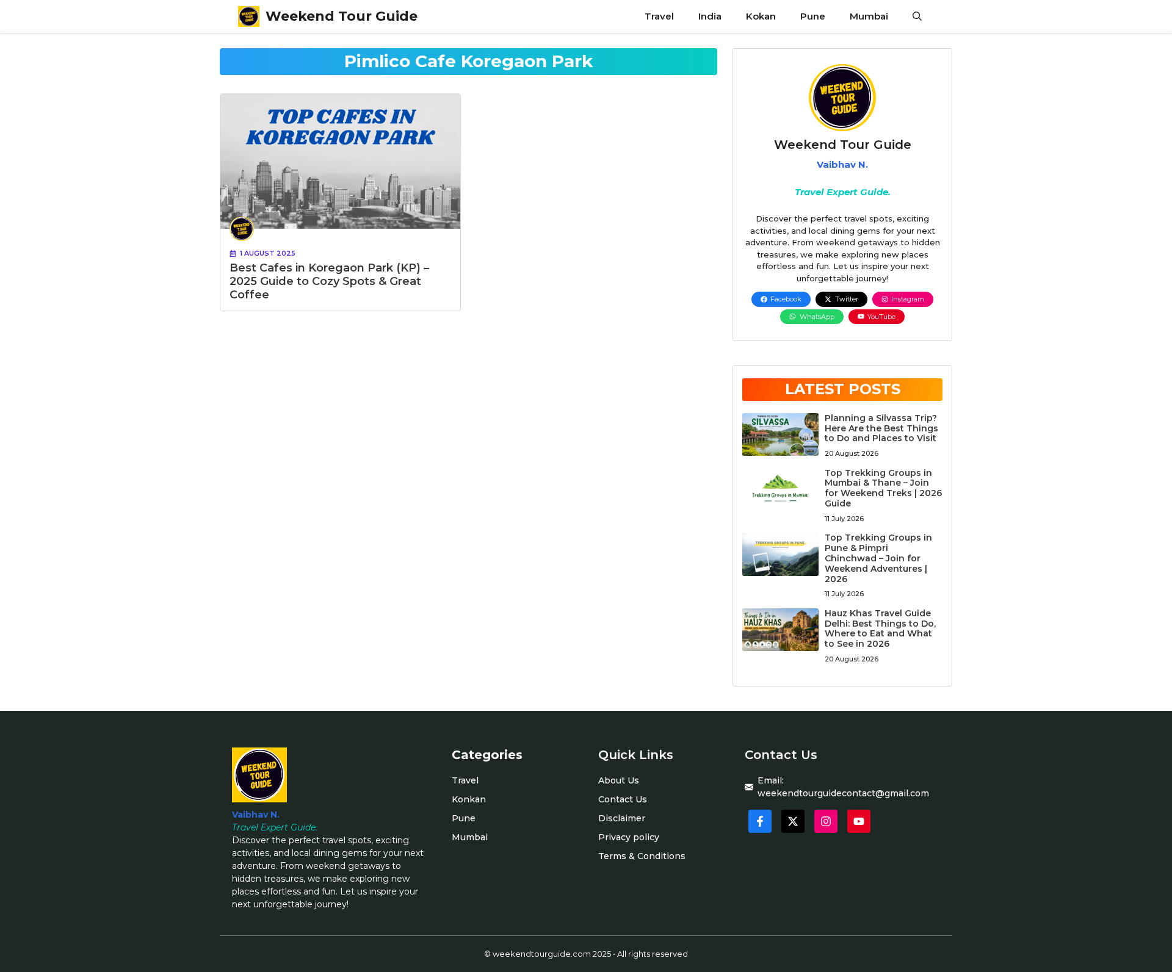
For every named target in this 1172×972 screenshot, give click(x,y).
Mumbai (869, 16)
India (710, 16)
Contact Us (622, 799)
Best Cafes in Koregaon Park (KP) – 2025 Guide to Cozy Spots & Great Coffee (329, 281)
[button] (917, 16)
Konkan (469, 799)
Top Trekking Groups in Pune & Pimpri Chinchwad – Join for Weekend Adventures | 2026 (878, 558)
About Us (618, 780)
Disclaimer (621, 818)
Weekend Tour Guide (342, 16)
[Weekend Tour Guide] (248, 16)
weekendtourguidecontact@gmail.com (843, 793)
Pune (812, 16)
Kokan (761, 16)
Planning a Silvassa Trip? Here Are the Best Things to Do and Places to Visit (881, 428)
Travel (659, 16)
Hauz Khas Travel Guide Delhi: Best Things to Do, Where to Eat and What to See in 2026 (880, 628)
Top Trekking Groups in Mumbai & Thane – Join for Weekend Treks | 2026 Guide (883, 488)
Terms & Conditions (641, 856)
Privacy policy (628, 837)
